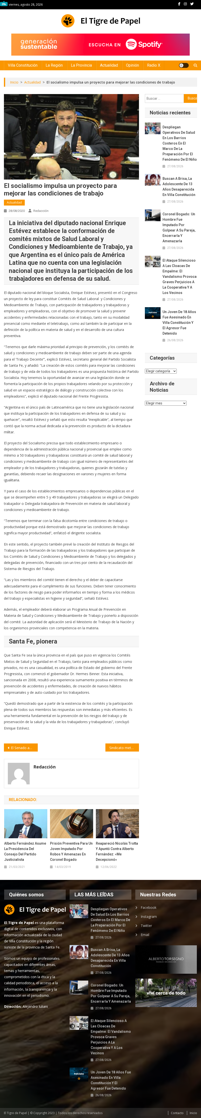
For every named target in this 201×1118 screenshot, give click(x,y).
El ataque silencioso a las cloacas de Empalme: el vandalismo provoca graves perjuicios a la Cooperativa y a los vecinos (180, 276)
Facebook (148, 907)
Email (145, 934)
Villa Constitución (23, 65)
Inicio (193, 1113)
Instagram (149, 916)
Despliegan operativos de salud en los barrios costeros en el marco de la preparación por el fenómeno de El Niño (180, 143)
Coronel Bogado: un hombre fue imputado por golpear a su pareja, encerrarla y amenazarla (179, 227)
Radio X (153, 65)
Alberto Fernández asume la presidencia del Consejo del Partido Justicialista (25, 851)
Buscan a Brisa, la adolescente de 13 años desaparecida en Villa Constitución (179, 187)
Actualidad (109, 65)
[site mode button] (184, 65)
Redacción (41, 211)
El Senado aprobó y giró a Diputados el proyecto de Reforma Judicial (24, 747)
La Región (54, 65)
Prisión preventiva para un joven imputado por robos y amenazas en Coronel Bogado (71, 851)
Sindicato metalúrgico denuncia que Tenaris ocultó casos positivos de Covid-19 (124, 747)
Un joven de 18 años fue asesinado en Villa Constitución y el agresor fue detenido (179, 322)
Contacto (177, 1113)
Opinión (132, 65)
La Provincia (81, 65)
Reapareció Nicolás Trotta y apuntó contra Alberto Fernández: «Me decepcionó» (117, 851)
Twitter (146, 925)
